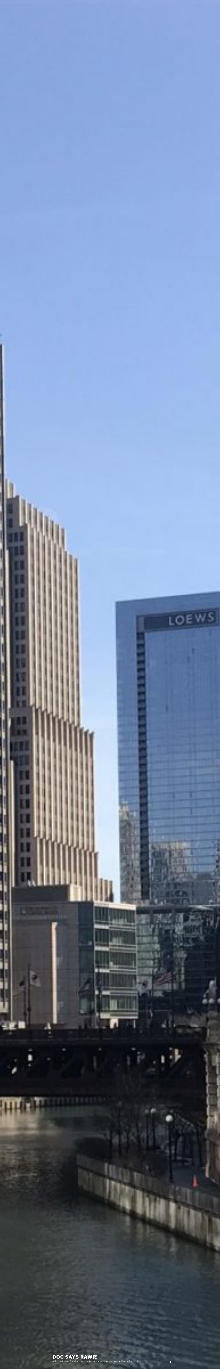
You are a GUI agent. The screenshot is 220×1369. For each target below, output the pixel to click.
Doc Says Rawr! (75, 1357)
